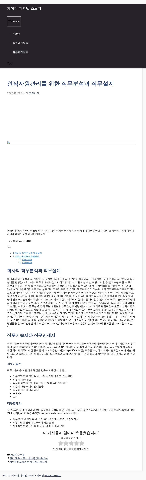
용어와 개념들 (20, 42)
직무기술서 (27, 259)
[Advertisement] (71, 120)
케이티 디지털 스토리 (24, 8)
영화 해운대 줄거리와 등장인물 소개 (29, 458)
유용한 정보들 (20, 52)
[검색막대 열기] (9, 63)
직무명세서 (27, 262)
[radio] (60, 444)
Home (16, 33)
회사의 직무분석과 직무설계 (28, 253)
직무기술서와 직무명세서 (27, 256)
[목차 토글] (9, 247)
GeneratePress (52, 475)
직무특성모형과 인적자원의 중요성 (28, 461)
